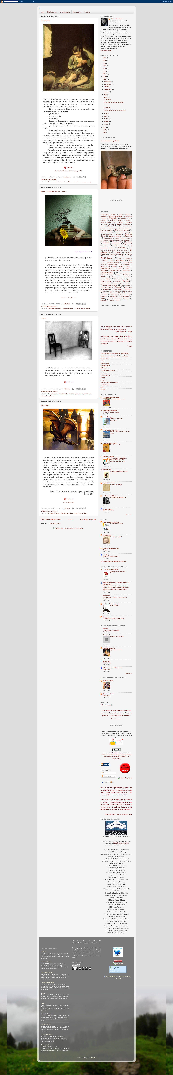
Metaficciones (114, 270)
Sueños (103, 296)
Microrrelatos (72, 182)
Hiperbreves (120, 260)
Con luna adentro (106, 232)
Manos (127, 268)
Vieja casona (106, 695)
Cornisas (118, 234)
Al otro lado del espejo (110, 604)
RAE (102, 387)
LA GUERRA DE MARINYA (118, 497)
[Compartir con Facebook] (83, 177)
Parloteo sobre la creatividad (111, 630)
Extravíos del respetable (110, 141)
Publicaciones (51, 12)
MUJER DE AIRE (108, 680)
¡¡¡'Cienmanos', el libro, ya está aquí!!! (114, 618)
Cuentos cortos (126, 238)
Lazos (43, 318)
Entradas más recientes (51, 519)
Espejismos (113, 254)
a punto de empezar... (116, 650)
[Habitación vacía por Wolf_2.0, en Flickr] (68, 359)
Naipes (119, 277)
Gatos (111, 260)
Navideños (127, 277)
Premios (87, 12)
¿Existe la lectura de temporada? (116, 419)
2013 (104, 74)
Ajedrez (121, 214)
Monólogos (126, 275)
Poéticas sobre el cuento (107, 287)
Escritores (104, 254)
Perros (128, 283)
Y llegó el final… (107, 663)
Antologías (123, 218)
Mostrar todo (129, 514)
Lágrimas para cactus (110, 443)
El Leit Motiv (106, 669)
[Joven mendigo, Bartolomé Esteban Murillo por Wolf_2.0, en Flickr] (68, 91)
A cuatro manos (104, 214)
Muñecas (112, 277)
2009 (104, 130)
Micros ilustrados (125, 273)
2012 (104, 76)
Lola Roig (106, 555)
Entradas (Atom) (55, 523)
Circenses (111, 228)
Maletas (120, 268)
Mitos (118, 275)
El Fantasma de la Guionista (112, 668)
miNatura (103, 275)
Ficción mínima (105, 375)
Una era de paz (46, 1024)
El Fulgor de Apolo (47, 1034)
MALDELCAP (107, 535)
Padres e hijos (119, 279)
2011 (104, 79)
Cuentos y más (105, 365)
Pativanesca (107, 469)
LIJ (109, 266)
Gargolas (104, 260)
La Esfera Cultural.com (110, 569)
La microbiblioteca (113, 264)
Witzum (103, 389)
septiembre (108, 89)
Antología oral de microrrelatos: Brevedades (114, 353)
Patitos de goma (118, 283)
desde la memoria (109, 648)
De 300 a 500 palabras (107, 240)
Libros (102, 266)
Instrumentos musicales (113, 262)
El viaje (43, 993)
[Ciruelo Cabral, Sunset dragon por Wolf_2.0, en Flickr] (68, 449)
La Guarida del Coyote (110, 496)
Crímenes (57, 513)
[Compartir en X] (81, 177)
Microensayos (126, 270)
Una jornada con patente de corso (115, 110)
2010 (104, 127)
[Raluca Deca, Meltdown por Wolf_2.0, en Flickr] (68, 245)
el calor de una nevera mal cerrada (114, 561)
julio (105, 94)
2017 (104, 63)
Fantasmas (79, 394)
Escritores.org (105, 373)
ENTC (127, 252)
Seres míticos (82, 513)
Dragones (126, 244)
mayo (106, 113)
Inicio (42, 12)
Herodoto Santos (46, 962)
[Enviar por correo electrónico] (78, 177)
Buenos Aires (117, 971)
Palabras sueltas (106, 281)
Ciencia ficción (112, 226)
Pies (122, 285)
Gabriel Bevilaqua (117, 19)
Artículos (103, 220)
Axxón (102, 361)
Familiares (72, 394)
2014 (104, 71)
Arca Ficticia (104, 358)
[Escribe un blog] (80, 177)
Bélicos (121, 222)
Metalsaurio (107, 635)
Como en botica (123, 228)
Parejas (126, 281)
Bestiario (50, 513)
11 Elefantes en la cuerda (49, 306)
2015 (104, 68)
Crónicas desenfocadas (111, 397)
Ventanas (103, 300)
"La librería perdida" (116, 537)
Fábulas (129, 254)
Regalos (127, 289)
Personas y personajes (84, 182)
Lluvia (114, 266)
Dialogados (116, 244)
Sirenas (105, 293)
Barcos (102, 222)
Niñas (102, 279)
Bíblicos (106, 224)
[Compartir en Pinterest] (85, 177)
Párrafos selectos (105, 283)
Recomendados (65, 12)
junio (106, 97)
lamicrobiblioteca (108, 456)
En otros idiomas (123, 250)
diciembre (107, 81)
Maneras (44, 951)
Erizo (42, 1003)
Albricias (127, 214)
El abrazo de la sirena (116, 523)
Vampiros (126, 299)
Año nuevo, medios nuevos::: (111, 556)
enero (106, 124)
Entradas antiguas (88, 519)
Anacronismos (128, 216)
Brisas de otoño (108, 694)
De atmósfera (105, 242)
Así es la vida (115, 220)
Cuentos (117, 238)
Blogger (93, 1057)
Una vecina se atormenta (117, 399)
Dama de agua (107, 417)
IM (103, 262)
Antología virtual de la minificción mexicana (114, 356)
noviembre (107, 84)
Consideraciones (107, 234)
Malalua (105, 628)
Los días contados (115, 445)
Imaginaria (104, 380)
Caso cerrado (45, 1045)
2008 (104, 132)
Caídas (119, 224)
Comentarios (107, 776)
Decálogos (128, 242)
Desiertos (107, 244)
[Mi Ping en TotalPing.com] (118, 961)
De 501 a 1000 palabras (123, 240)
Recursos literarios (117, 289)
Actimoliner (106, 661)
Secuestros (118, 291)
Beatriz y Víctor (111, 222)
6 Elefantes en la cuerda (48, 179)
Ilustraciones (77, 12)
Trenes (110, 299)
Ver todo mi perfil (106, 50)
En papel (118, 252)
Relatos (103, 291)
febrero (106, 121)
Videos (112, 300)
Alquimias (103, 216)
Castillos (127, 224)
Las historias (105, 385)
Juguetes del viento (109, 483)
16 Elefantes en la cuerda (49, 391)
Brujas (112, 224)
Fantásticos (87, 394)
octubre (107, 86)
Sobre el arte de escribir (82, 308)
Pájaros (128, 279)
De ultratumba (63, 394)
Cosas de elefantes (115, 236)
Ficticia (120, 258)
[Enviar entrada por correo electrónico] (74, 177)
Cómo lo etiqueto (106, 230)
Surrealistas (125, 296)
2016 (104, 66)
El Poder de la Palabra (108, 370)
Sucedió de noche (125, 295)
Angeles (104, 218)
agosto (106, 92)
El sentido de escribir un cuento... (54, 191)
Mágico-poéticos (106, 268)
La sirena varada (125, 264)
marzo (106, 118)
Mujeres (103, 277)
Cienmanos (123, 226)
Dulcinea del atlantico (110, 430)
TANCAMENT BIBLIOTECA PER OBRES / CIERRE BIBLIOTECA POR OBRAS (118, 459)
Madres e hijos (124, 266)
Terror (52, 396)
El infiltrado (45, 405)
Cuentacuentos (108, 238)
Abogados (113, 214)
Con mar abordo (120, 232)
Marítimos (104, 270)
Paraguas (118, 281)
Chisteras (103, 226)
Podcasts (127, 285)
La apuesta (45, 21)
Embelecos (64, 182)
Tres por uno (117, 299)
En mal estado (107, 509)
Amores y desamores (115, 216)
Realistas (106, 289)
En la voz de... (112, 250)
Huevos (130, 260)
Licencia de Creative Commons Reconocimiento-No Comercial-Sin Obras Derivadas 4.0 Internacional (116, 756)
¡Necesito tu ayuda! (108, 511)
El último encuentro (116, 484)
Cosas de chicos (53, 394)
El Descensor (105, 368)
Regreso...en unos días (117, 636)
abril (105, 116)
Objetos (108, 279)
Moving (105, 550)
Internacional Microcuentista (109, 382)
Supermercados (114, 296)
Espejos (121, 254)
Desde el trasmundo (47, 982)
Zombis (117, 300)
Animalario (113, 218)
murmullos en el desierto (111, 522)
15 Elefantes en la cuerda (49, 511)
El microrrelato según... (55, 308)
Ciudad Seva (105, 363)
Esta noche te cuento (110, 410)
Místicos (111, 274)
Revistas (109, 291)
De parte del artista (47, 1014)
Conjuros (129, 232)
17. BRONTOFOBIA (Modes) (111, 412)
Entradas (106, 773)
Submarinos (114, 295)
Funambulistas (128, 258)
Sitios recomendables (116, 293)
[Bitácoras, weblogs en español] (118, 963)
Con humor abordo (54, 182)
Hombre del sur (114, 605)
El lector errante (120, 246)
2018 (104, 60)
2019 (104, 58)
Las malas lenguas (47, 972)
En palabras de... (68, 308)
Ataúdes (128, 220)
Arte (129, 218)
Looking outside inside (111, 548)
